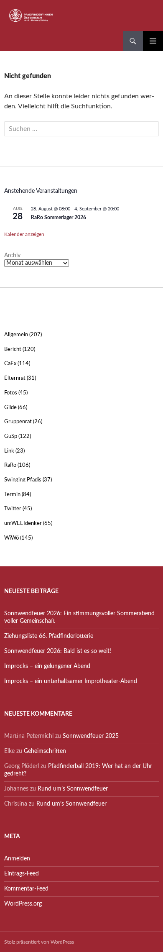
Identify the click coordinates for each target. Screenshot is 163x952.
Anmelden (17, 859)
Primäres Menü (153, 41)
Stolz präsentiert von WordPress (39, 941)
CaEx (10, 363)
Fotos (10, 393)
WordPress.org (23, 904)
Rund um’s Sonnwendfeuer (73, 789)
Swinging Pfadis (22, 480)
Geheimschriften (45, 751)
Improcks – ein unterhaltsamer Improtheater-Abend (70, 681)
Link (9, 451)
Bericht (12, 349)
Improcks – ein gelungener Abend (47, 666)
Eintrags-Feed (21, 874)
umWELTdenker (23, 523)
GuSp (10, 436)
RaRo (10, 465)
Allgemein (16, 335)
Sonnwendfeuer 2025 (91, 736)
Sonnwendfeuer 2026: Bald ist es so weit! (57, 651)
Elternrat (14, 378)
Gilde (10, 407)
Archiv (12, 255)
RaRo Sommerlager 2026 (58, 217)
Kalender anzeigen (24, 234)
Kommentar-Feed (26, 889)
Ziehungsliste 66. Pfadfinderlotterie (48, 636)
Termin (12, 494)
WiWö (11, 538)
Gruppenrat (18, 422)
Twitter (12, 509)
